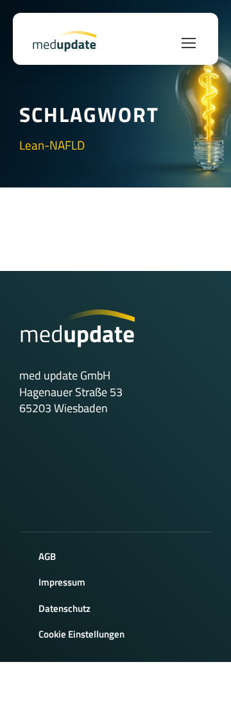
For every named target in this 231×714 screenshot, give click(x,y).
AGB (47, 556)
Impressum (61, 582)
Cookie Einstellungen (81, 634)
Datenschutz (64, 608)
